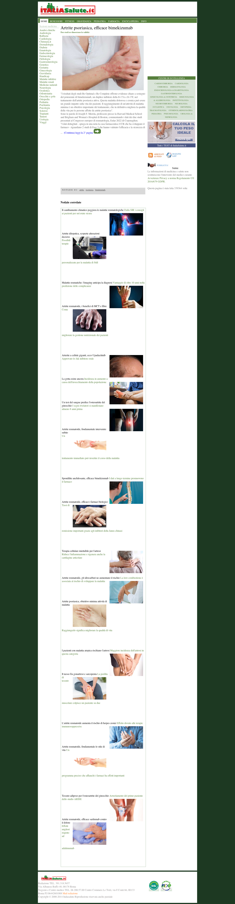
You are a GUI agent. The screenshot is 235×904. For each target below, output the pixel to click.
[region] (103, 159)
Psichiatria (44, 105)
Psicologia (44, 107)
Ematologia (45, 50)
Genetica (43, 64)
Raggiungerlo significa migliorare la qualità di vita (87, 630)
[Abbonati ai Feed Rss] (156, 158)
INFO (143, 21)
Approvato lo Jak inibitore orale (78, 358)
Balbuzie (43, 35)
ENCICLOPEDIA (130, 21)
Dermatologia (46, 44)
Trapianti (43, 113)
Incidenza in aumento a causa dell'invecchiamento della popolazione (85, 380)
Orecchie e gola (47, 96)
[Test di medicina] (171, 141)
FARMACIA (114, 21)
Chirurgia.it (45, 41)
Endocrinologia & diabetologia (171, 90)
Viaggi (42, 122)
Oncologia (172, 107)
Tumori (43, 116)
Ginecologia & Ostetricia (163, 97)
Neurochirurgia (164, 103)
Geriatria (43, 67)
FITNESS (69, 21)
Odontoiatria (45, 93)
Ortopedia (44, 99)
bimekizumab (100, 189)
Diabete (43, 47)
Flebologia (44, 58)
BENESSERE (56, 21)
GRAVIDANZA (84, 21)
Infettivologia (181, 100)
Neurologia (45, 87)
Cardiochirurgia (164, 83)
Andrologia (45, 33)
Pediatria (43, 102)
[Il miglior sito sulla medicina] (160, 168)
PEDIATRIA (100, 21)
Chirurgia (162, 86)
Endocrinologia (47, 53)
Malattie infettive (47, 79)
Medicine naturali (48, 84)
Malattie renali (46, 82)
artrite (81, 189)
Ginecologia (45, 70)
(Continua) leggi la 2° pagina (78, 132)
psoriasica (89, 189)
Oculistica (44, 90)
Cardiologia (45, 38)
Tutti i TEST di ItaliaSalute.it (171, 145)
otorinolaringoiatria (181, 110)
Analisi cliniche (47, 30)
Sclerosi (43, 110)
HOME (44, 21)
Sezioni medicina (48, 26)
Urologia (43, 119)
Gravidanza (45, 73)
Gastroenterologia (48, 61)
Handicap (44, 76)
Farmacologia (46, 56)
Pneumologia (171, 113)
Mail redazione (70, 893)
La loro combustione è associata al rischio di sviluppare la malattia (102, 579)
